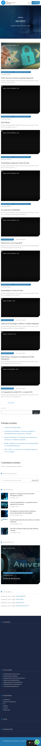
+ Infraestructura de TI (21, 72)
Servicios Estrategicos (11, 680)
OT (4, 703)
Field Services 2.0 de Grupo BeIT (11, 243)
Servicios (6, 710)
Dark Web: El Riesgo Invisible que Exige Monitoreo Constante (24, 529)
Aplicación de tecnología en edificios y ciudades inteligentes (20, 324)
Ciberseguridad (7, 72)
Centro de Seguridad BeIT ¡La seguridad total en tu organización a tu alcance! (24, 503)
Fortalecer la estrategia (12, 684)
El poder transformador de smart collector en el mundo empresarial (25, 521)
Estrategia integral (10, 676)
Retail (5, 706)
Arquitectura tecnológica (13, 682)
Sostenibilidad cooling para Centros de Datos (15, 163)
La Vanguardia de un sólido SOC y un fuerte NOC (17, 392)
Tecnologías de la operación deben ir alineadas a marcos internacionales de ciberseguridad (23, 512)
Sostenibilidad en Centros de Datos (12, 290)
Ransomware (20, 602)
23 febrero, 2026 (15, 532)
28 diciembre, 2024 (16, 524)
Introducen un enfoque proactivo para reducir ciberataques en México (22, 495)
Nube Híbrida (5, 122)
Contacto (35, 2)
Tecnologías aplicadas (11, 674)
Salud (5, 708)
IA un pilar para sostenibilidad (10, 210)
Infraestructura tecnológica (14, 678)
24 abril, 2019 (14, 497)
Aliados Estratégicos (11, 686)
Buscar (3, 408)
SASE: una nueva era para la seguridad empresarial (17, 78)
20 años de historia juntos (12, 427)
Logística (6, 699)
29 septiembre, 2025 (16, 515)
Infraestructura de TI (22, 606)
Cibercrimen (20, 599)
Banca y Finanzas (9, 701)
